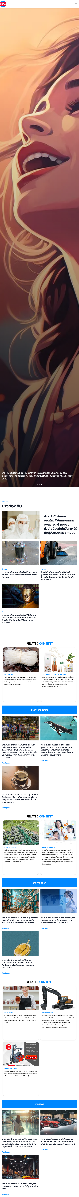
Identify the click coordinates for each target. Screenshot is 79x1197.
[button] (76, 4)
